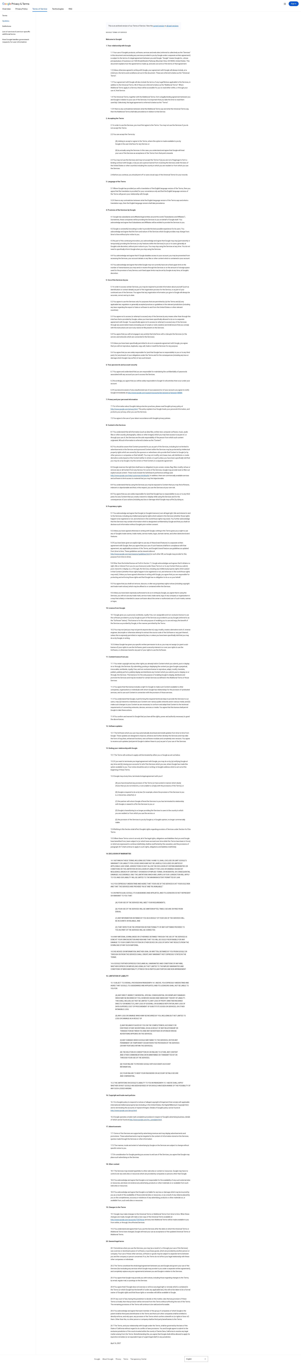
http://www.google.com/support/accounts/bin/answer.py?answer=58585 (155, 393)
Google (97, 1359)
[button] (285, 4)
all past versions (172, 26)
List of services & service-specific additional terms (16, 33)
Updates (5, 21)
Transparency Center (139, 1359)
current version (158, 26)
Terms (4, 15)
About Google (107, 1359)
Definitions (6, 26)
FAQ (70, 9)
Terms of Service (39, 9)
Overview (6, 9)
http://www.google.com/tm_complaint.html (145, 1120)
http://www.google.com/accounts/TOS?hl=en (128, 1220)
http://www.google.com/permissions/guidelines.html (130, 554)
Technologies (58, 9)
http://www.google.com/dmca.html (124, 1111)
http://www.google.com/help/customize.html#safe (130, 476)
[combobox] (196, 1359)
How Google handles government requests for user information (15, 40)
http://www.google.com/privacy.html (124, 409)
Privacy (118, 1359)
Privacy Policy (22, 9)
